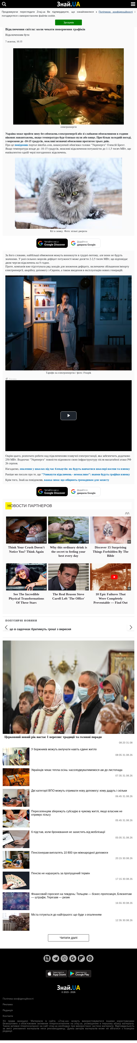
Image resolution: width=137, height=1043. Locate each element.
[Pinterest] (89, 958)
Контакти (8, 1015)
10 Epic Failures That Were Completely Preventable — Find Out (110, 598)
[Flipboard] (81, 958)
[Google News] (72, 958)
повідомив (22, 145)
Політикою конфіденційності (116, 11)
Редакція (8, 1010)
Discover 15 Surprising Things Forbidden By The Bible (110, 551)
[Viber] (64, 958)
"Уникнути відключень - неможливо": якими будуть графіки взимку (86, 474)
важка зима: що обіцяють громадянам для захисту (76, 480)
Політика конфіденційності (18, 998)
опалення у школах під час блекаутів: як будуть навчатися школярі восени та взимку (75, 469)
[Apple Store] (57, 973)
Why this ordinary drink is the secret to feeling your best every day (68, 551)
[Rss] (47, 958)
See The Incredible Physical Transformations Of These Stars (26, 598)
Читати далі (68, 937)
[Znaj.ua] (68, 4)
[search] (4, 4)
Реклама (8, 1004)
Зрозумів (69, 22)
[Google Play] (79, 973)
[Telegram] (55, 958)
